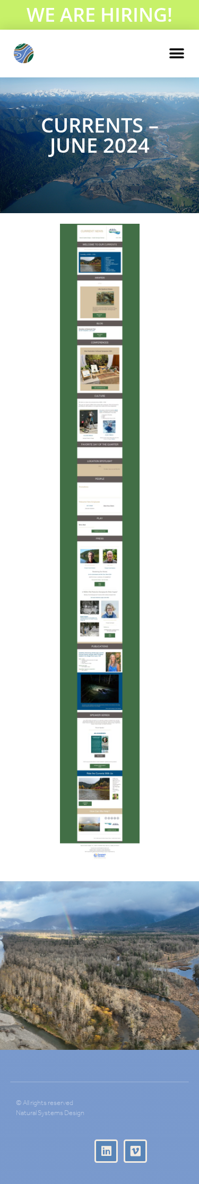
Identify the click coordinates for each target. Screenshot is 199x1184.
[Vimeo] (135, 1151)
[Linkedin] (106, 1151)
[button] (176, 54)
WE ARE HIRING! (99, 15)
